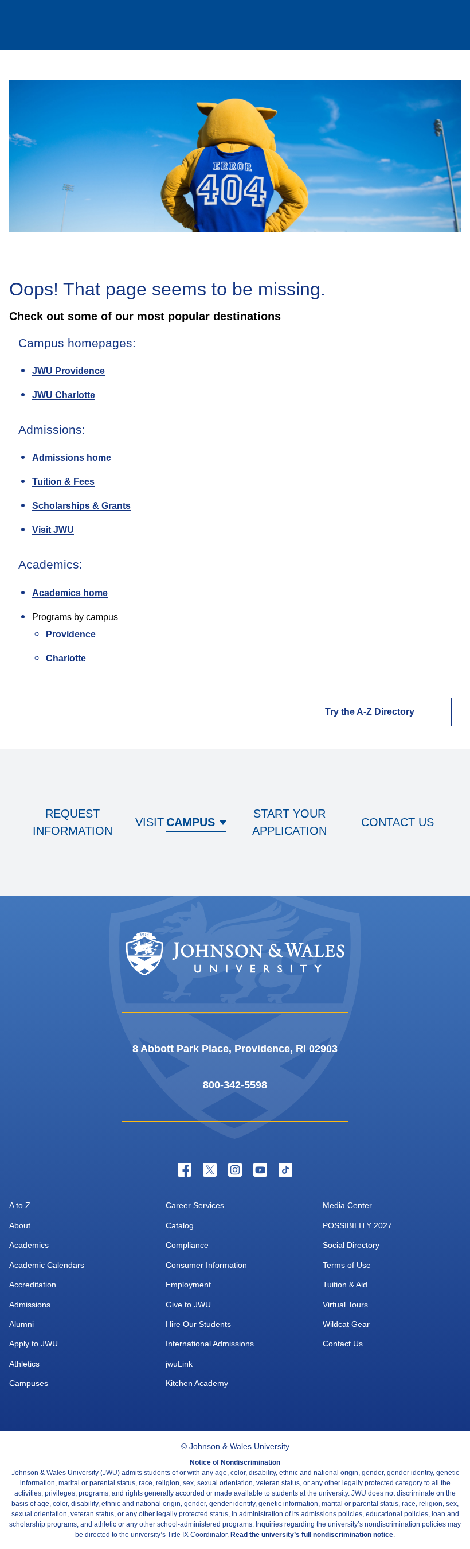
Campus (190, 822)
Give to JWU (188, 1304)
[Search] (399, 25)
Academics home (70, 593)
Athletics (24, 1363)
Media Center (347, 1205)
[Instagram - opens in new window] (235, 1169)
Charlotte (66, 658)
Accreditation (32, 1284)
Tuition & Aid (345, 1284)
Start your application (289, 822)
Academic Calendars (46, 1265)
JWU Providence (68, 371)
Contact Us (343, 1343)
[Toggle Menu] (445, 25)
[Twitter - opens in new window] (209, 1169)
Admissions (29, 1304)
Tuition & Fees (63, 482)
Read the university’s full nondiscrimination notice (311, 1535)
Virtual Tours (345, 1304)
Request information (72, 822)
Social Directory (351, 1245)
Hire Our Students (198, 1324)
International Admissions (210, 1343)
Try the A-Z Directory (369, 712)
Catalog (180, 1225)
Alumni (21, 1324)
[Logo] (55, 25)
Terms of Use (347, 1265)
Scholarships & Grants (81, 506)
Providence (71, 634)
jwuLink (179, 1363)
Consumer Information (206, 1265)
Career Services (195, 1205)
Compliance (187, 1245)
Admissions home (71, 457)
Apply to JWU (33, 1343)
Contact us (397, 822)
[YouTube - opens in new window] (260, 1169)
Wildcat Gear (346, 1324)
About (19, 1225)
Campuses (28, 1383)
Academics (29, 1245)
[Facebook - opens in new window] (184, 1169)
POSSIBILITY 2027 (357, 1225)
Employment (188, 1284)
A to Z (19, 1205)
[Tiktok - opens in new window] (285, 1169)
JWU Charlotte (63, 395)
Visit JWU (53, 530)
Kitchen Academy (197, 1383)
